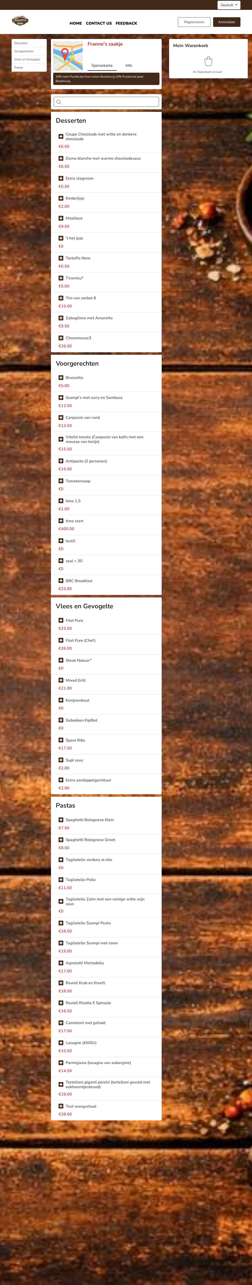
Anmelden (226, 22)
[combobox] (106, 102)
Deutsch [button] (227, 5)
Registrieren (194, 22)
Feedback (126, 23)
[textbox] (65, 101)
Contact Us (99, 23)
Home (76, 23)
